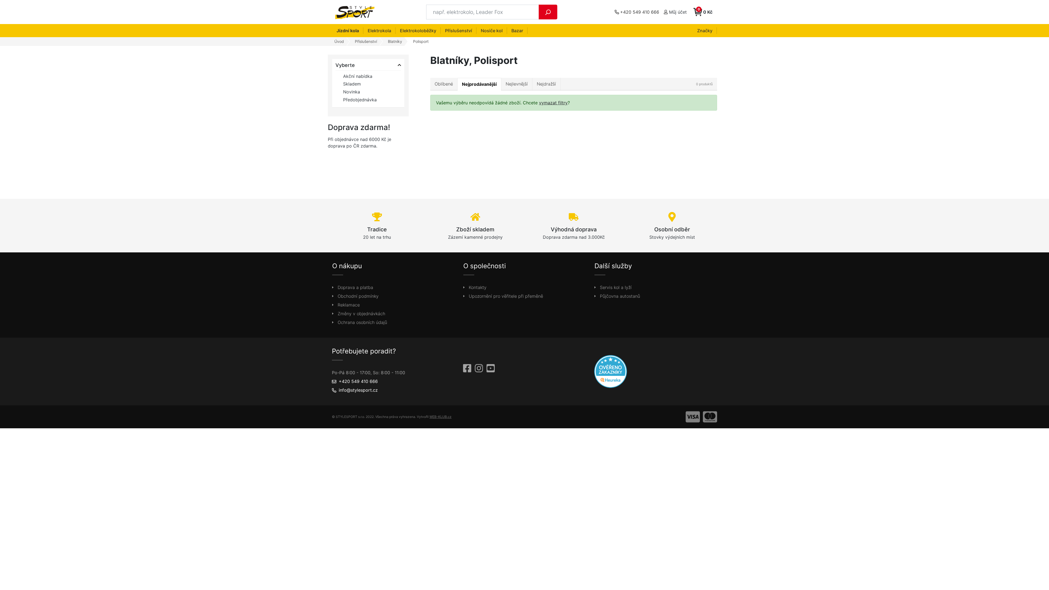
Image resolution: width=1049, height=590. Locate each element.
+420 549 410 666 (358, 381)
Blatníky (395, 41)
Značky (704, 30)
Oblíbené (444, 84)
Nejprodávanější (479, 84)
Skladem (352, 84)
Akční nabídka (357, 76)
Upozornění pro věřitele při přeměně (506, 296)
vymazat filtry (553, 102)
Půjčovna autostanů (620, 296)
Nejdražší (546, 84)
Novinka (351, 92)
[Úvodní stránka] (356, 12)
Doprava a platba (355, 287)
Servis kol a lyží (616, 287)
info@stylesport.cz (358, 390)
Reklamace (349, 305)
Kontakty (478, 287)
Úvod (339, 41)
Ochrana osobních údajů (362, 322)
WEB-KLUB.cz (440, 417)
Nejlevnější (517, 84)
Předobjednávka (360, 99)
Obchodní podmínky (358, 296)
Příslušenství (366, 41)
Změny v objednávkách (361, 313)
